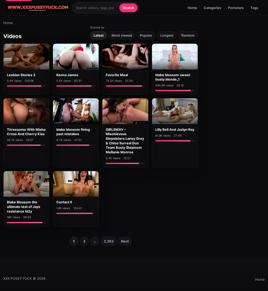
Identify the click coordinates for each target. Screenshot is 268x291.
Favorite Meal (117, 75)
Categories (212, 8)
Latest (99, 35)
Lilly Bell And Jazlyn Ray (174, 129)
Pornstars (236, 8)
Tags (254, 8)
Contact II (64, 202)
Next (125, 241)
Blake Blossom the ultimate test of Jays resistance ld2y (23, 206)
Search (128, 8)
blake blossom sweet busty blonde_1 (172, 77)
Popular (146, 35)
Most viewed (122, 35)
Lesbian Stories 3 (21, 75)
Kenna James (67, 75)
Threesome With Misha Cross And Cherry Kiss (26, 131)
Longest (166, 35)
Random (188, 35)
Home (192, 8)
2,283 (109, 241)
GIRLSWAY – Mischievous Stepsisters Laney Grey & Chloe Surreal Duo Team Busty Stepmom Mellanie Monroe (125, 140)
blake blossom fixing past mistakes (73, 131)
